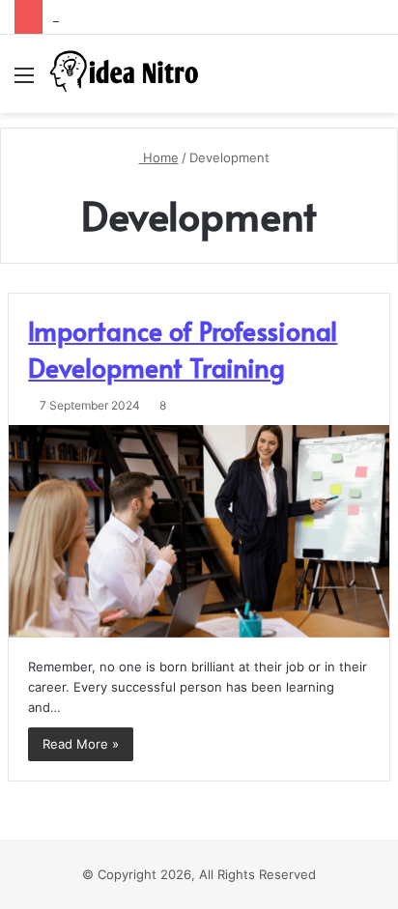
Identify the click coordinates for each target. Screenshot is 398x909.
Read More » (81, 744)
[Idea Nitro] (125, 73)
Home (159, 157)
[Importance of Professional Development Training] (199, 531)
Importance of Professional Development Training (182, 348)
